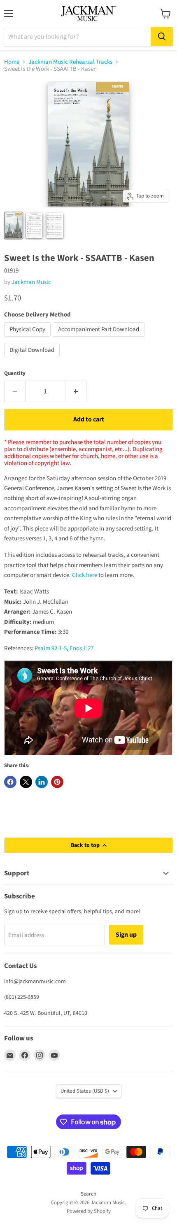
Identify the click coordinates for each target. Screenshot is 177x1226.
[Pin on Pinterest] (57, 782)
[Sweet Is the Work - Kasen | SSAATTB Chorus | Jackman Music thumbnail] (14, 225)
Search (88, 1194)
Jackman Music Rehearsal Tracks (70, 61)
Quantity (15, 373)
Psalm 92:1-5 (51, 648)
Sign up (126, 934)
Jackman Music (31, 282)
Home (11, 61)
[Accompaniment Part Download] (100, 339)
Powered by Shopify (89, 1211)
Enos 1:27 (81, 648)
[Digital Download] (33, 359)
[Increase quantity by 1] (75, 391)
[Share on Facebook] (10, 782)
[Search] (162, 36)
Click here (84, 575)
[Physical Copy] (28, 339)
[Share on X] (26, 782)
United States (85, 1091)
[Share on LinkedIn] (41, 782)
